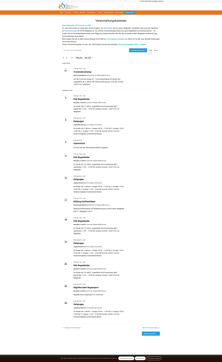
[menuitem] (61, 12)
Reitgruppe (78, 121)
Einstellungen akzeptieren (126, 358)
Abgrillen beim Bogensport (86, 287)
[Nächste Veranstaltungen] (67, 58)
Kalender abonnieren (150, 333)
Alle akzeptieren (140, 358)
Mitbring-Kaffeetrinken (84, 201)
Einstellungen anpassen (154, 358)
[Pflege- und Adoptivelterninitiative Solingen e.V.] (68, 6)
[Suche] (162, 12)
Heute (71, 57)
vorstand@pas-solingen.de (156, 1)
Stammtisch (79, 143)
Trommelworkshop (82, 72)
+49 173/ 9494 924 (144, 1)
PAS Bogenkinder (81, 99)
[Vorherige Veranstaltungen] (63, 58)
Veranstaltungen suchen (138, 50)
